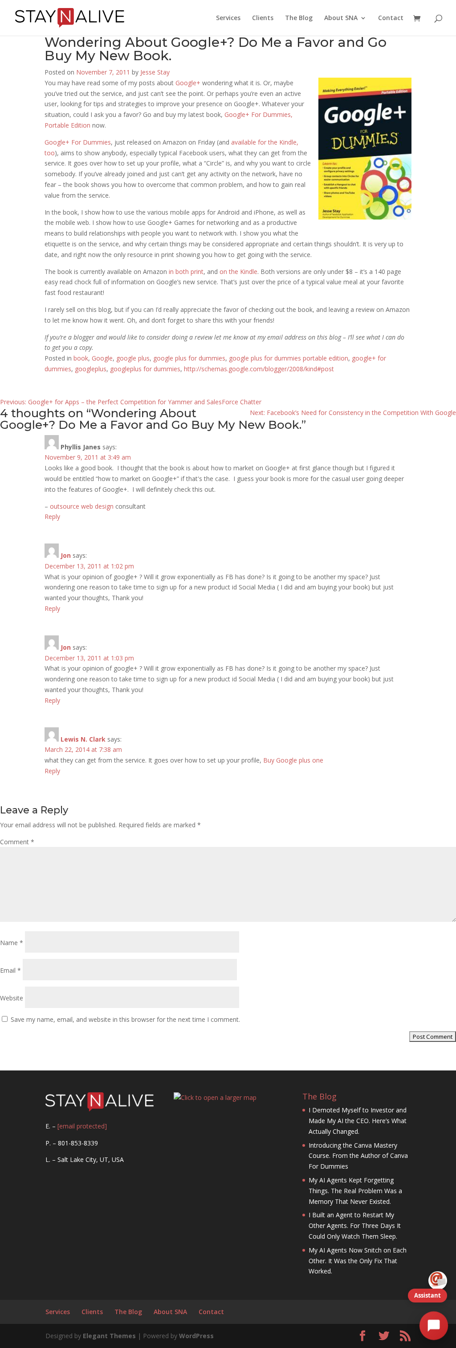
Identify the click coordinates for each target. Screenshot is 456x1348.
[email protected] (82, 1126)
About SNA (341, 18)
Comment (17, 842)
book (80, 358)
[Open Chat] (433, 1325)
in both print (186, 271)
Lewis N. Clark (83, 739)
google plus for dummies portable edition (288, 358)
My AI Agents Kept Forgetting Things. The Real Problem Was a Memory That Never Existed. (355, 1191)
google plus (133, 358)
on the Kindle (238, 271)
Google (102, 358)
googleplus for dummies (145, 369)
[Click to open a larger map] (215, 1097)
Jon (66, 555)
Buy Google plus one (293, 760)
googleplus (90, 369)
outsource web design (82, 506)
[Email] (437, 1280)
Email (10, 970)
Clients (262, 18)
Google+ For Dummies (78, 142)
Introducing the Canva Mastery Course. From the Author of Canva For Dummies (358, 1156)
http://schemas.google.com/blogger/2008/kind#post (259, 369)
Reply (52, 516)
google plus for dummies (189, 358)
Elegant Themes (109, 1335)
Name (11, 942)
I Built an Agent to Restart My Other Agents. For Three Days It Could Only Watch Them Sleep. (355, 1225)
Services (228, 18)
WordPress (196, 1335)
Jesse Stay (155, 72)
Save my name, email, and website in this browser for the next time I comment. (125, 1019)
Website (11, 998)
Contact (390, 18)
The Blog (299, 18)
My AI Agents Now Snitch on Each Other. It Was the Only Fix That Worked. (358, 1261)
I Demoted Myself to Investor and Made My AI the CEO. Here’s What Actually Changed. (358, 1121)
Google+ (187, 83)
